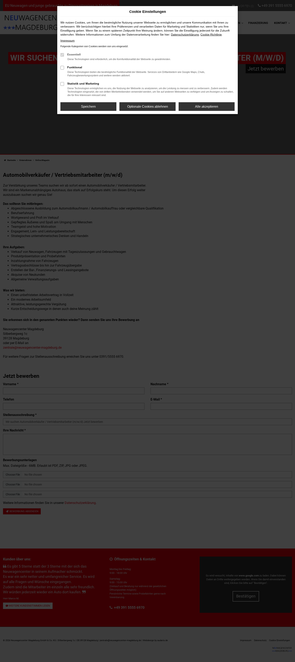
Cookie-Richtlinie (211, 34)
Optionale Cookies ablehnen (147, 106)
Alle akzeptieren (206, 106)
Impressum (67, 40)
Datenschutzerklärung (185, 34)
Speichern (88, 106)
